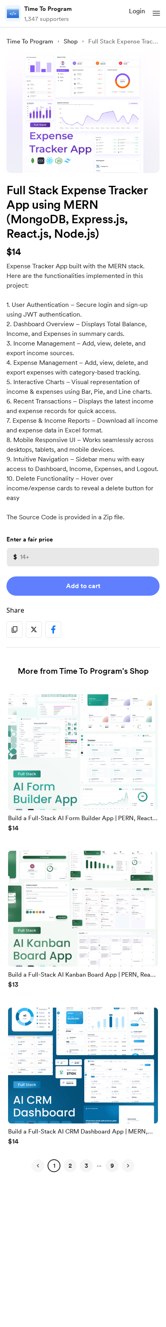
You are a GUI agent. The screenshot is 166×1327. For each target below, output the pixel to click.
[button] (156, 13)
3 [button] (86, 1165)
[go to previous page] (37, 1165)
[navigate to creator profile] (13, 13)
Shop (71, 41)
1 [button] (54, 1165)
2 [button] (70, 1165)
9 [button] (112, 1165)
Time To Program (48, 8)
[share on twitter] (34, 629)
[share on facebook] (53, 629)
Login (137, 11)
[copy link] (14, 629)
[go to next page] (128, 1165)
